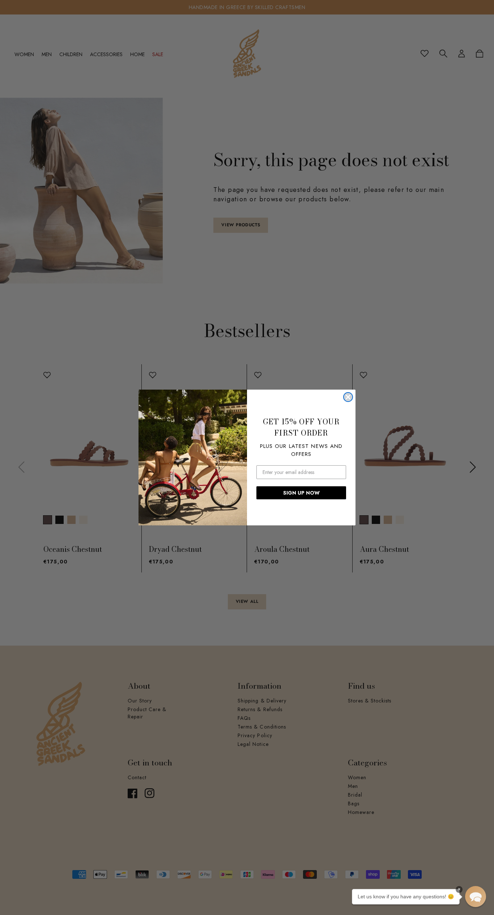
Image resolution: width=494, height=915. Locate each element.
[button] (475, 896)
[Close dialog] (348, 397)
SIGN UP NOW (301, 492)
